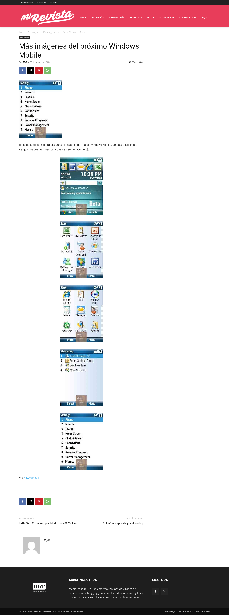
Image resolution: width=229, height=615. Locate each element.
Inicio (21, 32)
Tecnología (33, 32)
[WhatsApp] (47, 70)
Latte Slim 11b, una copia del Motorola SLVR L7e (48, 523)
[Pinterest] (39, 70)
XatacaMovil (31, 477)
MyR (25, 62)
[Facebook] (22, 70)
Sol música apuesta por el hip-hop (123, 523)
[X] (30, 70)
